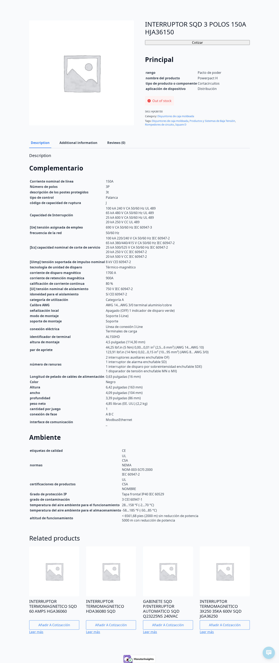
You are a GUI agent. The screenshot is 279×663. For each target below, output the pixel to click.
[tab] (40, 143)
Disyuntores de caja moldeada (175, 116)
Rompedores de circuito (159, 124)
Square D (180, 124)
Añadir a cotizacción (54, 625)
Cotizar (197, 42)
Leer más (36, 632)
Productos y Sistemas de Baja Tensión (212, 121)
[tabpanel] (139, 338)
